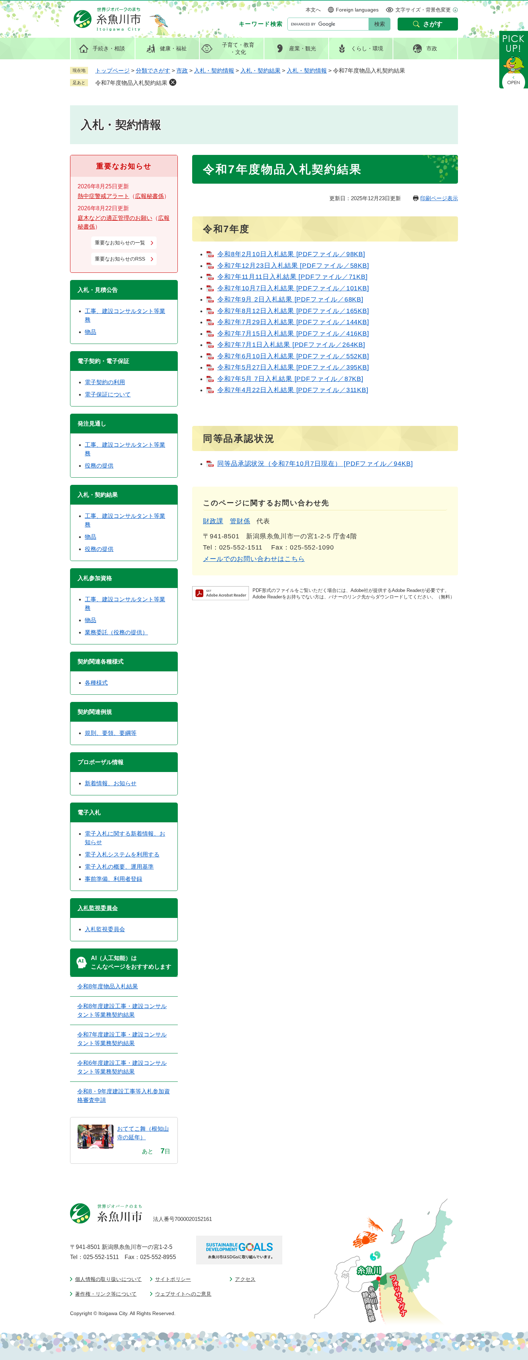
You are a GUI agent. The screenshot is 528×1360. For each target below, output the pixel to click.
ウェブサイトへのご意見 (183, 1294)
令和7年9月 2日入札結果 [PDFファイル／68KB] (290, 299)
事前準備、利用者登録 (113, 879)
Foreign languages (357, 10)
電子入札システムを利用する (122, 854)
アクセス (245, 1279)
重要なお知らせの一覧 (120, 242)
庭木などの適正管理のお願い (115, 218)
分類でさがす (153, 71)
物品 (90, 332)
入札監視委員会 (98, 908)
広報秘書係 (149, 196)
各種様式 (96, 683)
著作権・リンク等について (105, 1294)
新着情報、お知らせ (110, 783)
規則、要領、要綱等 (110, 733)
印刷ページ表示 (439, 198)
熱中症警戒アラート (103, 196)
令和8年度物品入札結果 (107, 986)
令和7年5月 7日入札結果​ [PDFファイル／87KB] (290, 378)
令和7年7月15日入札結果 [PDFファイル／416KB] (293, 333)
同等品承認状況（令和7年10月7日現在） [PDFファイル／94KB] (315, 463)
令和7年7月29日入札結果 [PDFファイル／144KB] (293, 322)
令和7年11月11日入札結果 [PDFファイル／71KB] (292, 276)
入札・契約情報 (214, 71)
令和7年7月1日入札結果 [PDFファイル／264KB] (291, 344)
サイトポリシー (173, 1279)
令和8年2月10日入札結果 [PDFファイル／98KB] (291, 254)
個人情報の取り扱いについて (108, 1279)
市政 (182, 71)
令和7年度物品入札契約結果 (131, 83)
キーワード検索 (261, 24)
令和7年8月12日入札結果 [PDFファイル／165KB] (293, 310)
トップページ (112, 71)
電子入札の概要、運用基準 (119, 867)
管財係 (240, 521)
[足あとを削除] (172, 82)
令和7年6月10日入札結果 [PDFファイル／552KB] (293, 356)
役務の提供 (99, 466)
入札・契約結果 (260, 71)
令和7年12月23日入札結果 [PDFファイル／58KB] (293, 265)
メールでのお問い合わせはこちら (254, 558)
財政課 (213, 521)
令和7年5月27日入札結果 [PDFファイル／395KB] (293, 367)
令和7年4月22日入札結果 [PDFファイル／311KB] (293, 390)
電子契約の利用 (105, 382)
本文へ (313, 10)
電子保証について (108, 394)
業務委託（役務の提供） (116, 632)
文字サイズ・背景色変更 (423, 10)
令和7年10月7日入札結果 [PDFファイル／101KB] (293, 288)
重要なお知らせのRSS (120, 259)
